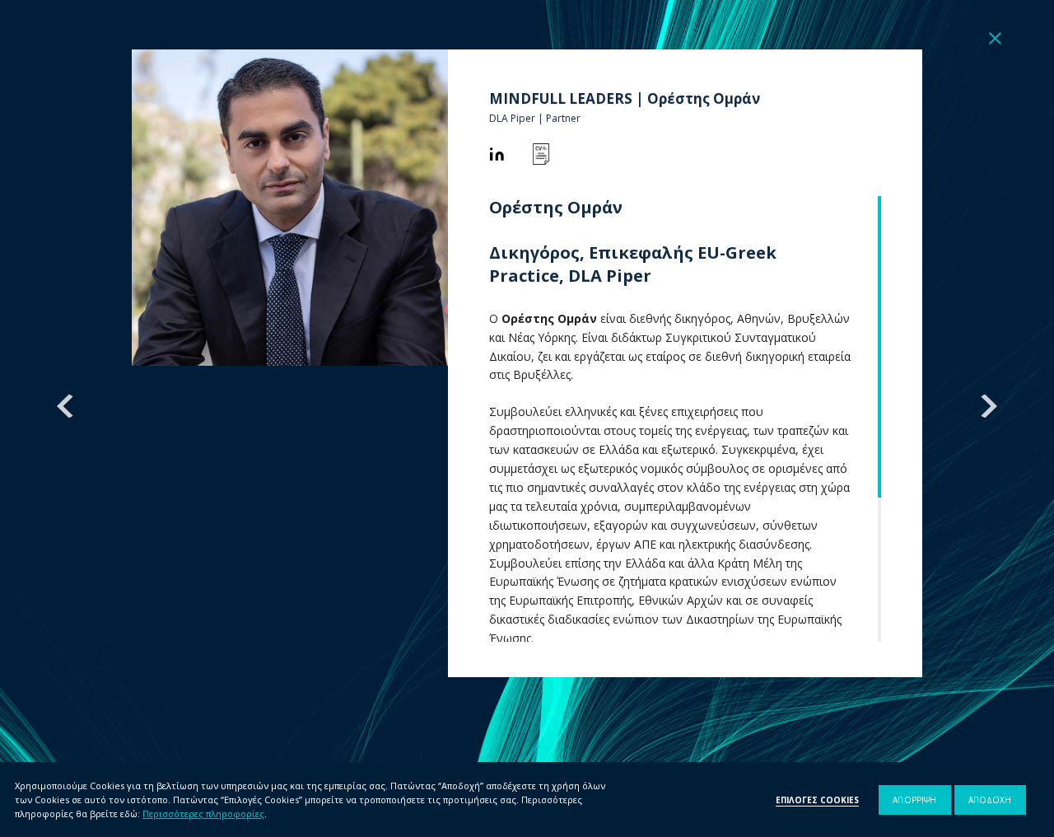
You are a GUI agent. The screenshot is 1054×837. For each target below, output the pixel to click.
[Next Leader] (989, 406)
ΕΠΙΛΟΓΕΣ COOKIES (817, 800)
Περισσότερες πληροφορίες (203, 813)
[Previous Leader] (65, 406)
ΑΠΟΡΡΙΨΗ (914, 800)
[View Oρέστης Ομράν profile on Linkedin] (496, 154)
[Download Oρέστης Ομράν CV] (541, 154)
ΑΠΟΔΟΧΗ (990, 800)
